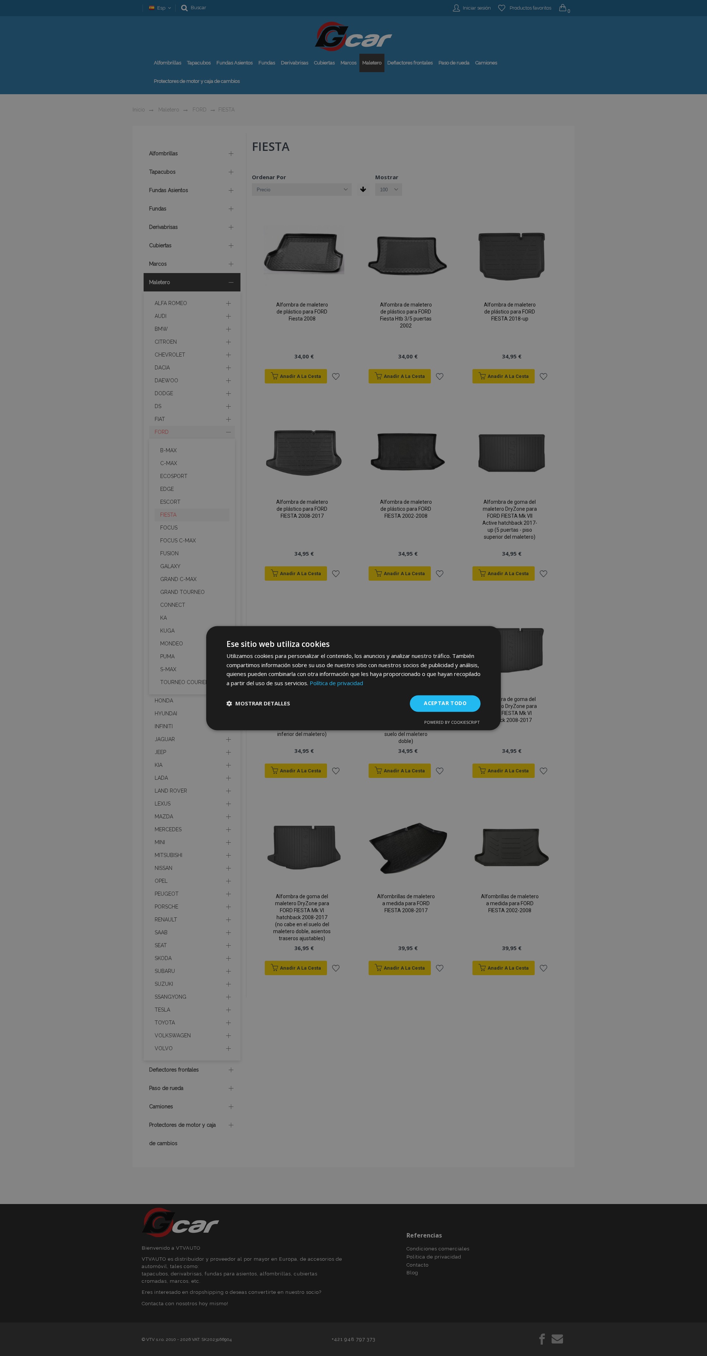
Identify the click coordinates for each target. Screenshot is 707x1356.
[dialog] (353, 678)
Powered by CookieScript (452, 722)
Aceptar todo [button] (445, 703)
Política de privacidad (336, 683)
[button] (258, 704)
